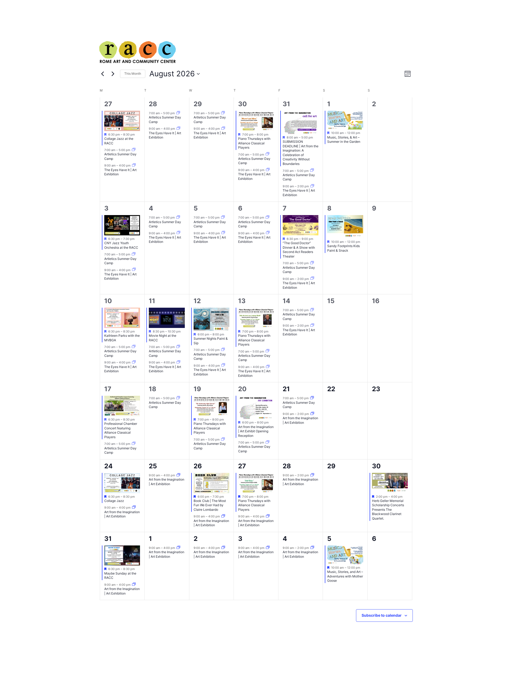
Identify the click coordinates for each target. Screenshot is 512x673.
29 (198, 104)
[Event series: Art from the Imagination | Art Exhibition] (312, 414)
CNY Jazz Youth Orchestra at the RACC (121, 245)
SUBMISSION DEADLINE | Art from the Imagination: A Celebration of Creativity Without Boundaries (300, 153)
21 (286, 389)
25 (153, 466)
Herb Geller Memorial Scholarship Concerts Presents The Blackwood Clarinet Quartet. (388, 509)
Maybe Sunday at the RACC (120, 575)
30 (242, 104)
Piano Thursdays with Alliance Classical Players (254, 143)
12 (197, 301)
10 (108, 301)
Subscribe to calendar (382, 615)
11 (152, 301)
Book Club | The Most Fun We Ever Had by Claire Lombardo (210, 505)
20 (242, 389)
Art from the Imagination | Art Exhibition (300, 420)
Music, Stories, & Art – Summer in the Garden (343, 139)
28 (153, 104)
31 (286, 104)
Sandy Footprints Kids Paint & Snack (343, 248)
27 (108, 104)
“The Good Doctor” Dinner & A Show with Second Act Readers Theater (299, 249)
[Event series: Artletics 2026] (133, 150)
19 (197, 389)
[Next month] (113, 74)
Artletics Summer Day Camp (120, 261)
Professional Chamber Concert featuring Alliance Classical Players (120, 430)
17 (107, 389)
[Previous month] (102, 74)
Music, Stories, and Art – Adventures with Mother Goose (345, 576)
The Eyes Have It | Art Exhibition (120, 172)
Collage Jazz (114, 501)
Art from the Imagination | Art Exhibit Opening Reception (256, 431)
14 (286, 301)
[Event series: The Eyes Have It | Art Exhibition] (134, 165)
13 (242, 301)
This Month (132, 74)
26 (198, 466)
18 (152, 389)
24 (108, 466)
